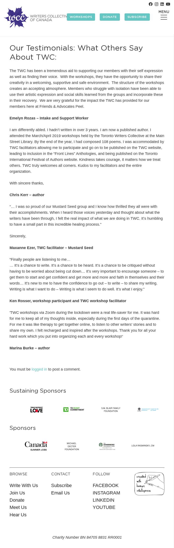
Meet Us (18, 507)
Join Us (17, 493)
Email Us (60, 493)
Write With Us (24, 485)
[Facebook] (151, 4)
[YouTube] (168, 4)
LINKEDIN (103, 500)
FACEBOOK (106, 485)
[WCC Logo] (37, 17)
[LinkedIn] (162, 4)
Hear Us (18, 514)
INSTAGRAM (106, 493)
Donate (17, 500)
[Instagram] (156, 4)
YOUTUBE (104, 507)
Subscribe (61, 485)
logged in (39, 369)
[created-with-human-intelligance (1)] (149, 484)
